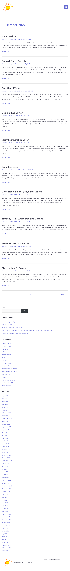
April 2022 (5, 542)
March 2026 (5, 410)
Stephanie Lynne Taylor (9, 322)
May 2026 (5, 404)
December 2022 (7, 520)
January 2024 (6, 483)
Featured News (6, 343)
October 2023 (6, 491)
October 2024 (6, 458)
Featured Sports (7, 346)
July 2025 (5, 432)
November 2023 (7, 489)
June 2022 (5, 536)
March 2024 (5, 477)
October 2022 (6, 525)
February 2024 (6, 480)
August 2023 (5, 497)
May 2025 (5, 438)
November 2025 (7, 421)
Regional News (6, 374)
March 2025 (5, 444)
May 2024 (5, 472)
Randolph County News (9, 369)
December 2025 (7, 418)
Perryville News (6, 363)
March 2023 (5, 511)
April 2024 (5, 475)
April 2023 (5, 508)
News (3, 357)
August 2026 (5, 396)
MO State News (7, 352)
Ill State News (6, 349)
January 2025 (6, 449)
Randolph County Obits (9, 371)
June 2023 (5, 503)
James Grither (10, 36)
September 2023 (7, 494)
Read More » (6, 51)
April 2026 (5, 407)
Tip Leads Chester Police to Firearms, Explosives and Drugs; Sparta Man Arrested (27, 330)
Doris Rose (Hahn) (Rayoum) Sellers (22, 191)
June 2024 (5, 469)
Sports (4, 377)
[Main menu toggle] (66, 7)
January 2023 (6, 517)
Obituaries (5, 39)
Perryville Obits (13, 64)
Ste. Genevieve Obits (15, 39)
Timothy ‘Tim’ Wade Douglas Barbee (22, 218)
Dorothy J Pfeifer (11, 88)
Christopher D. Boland (14, 268)
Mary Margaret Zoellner (15, 139)
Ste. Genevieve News (8, 380)
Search (4, 307)
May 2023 (5, 506)
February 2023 (6, 514)
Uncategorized (6, 385)
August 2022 (5, 531)
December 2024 (7, 452)
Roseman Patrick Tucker (15, 243)
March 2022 (5, 545)
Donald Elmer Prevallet (15, 61)
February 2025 (6, 446)
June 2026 (5, 401)
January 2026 (6, 415)
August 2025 (5, 430)
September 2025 (7, 427)
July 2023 (5, 500)
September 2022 (7, 528)
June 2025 (5, 435)
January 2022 (6, 551)
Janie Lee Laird (10, 166)
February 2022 (6, 548)
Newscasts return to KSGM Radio (12, 327)
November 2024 (7, 455)
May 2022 (5, 539)
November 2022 (7, 522)
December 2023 (7, 486)
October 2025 (6, 424)
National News (6, 354)
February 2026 (6, 413)
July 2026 (5, 399)
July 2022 (4, 534)
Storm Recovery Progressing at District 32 (15, 333)
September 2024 (7, 461)
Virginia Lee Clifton (12, 112)
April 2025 (5, 441)
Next (63, 294)
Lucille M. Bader (7, 324)
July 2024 (5, 466)
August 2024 (5, 463)
